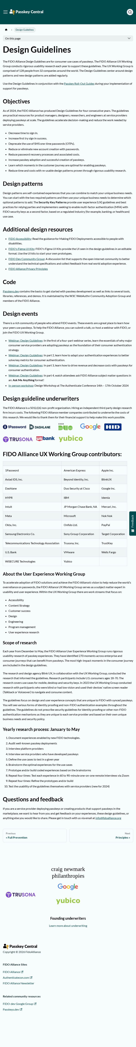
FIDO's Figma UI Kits (21, 248)
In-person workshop (20, 385)
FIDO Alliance (11, 972)
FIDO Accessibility (19, 238)
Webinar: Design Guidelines (25, 340)
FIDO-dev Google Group (18, 1003)
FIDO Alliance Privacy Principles (28, 268)
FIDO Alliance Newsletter (18, 983)
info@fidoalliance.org (108, 818)
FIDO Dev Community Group (26, 259)
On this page (13, 38)
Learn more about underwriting (68, 925)
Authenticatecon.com (16, 977)
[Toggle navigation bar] (5, 12)
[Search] (130, 12)
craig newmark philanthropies (68, 872)
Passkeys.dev (11, 291)
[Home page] (6, 30)
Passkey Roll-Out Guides (79, 83)
